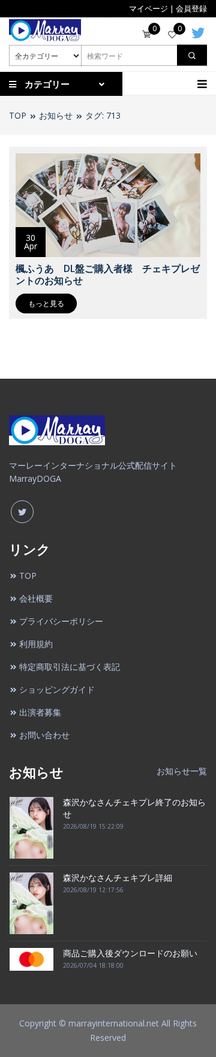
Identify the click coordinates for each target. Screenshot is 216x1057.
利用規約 (36, 644)
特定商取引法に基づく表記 (69, 666)
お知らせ (56, 115)
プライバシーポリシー (61, 621)
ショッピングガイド (57, 689)
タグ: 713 (103, 115)
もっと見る (46, 303)
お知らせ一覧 (182, 771)
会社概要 (36, 598)
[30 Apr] (108, 203)
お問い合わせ (44, 735)
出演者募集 (40, 712)
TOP (17, 115)
